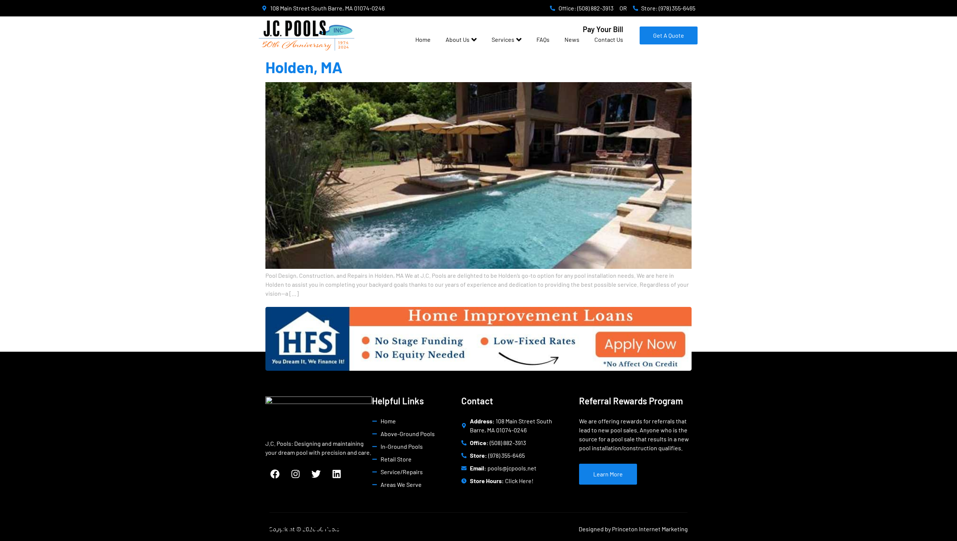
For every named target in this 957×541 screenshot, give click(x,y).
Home (423, 39)
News (571, 39)
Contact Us (608, 39)
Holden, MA (303, 66)
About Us (458, 39)
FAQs (543, 39)
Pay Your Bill (603, 29)
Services (503, 39)
